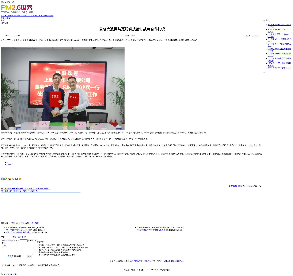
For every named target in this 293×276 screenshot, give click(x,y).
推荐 (235, 186)
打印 (239, 186)
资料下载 (37, 16)
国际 (23, 16)
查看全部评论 (17, 237)
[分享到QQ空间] (20, 179)
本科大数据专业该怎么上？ (17, 230)
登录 (12, 2)
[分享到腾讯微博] (13, 179)
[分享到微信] (5, 179)
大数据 (21, 223)
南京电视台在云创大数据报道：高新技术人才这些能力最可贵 (25, 189)
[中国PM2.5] (17, 14)
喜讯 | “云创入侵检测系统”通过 (18, 232)
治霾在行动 (12, 16)
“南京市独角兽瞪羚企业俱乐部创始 (151, 230)
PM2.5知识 (29, 16)
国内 (19, 16)
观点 (42, 16)
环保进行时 (48, 16)
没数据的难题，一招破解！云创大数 (20, 228)
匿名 (32, 241)
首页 (3, 16)
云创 (27, 223)
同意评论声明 (15, 256)
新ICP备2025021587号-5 (173, 261)
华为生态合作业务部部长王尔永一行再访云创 (19, 191)
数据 (13, 223)
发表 (29, 256)
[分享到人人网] (16, 179)
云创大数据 (34, 223)
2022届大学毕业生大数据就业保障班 (151, 228)
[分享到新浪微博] (9, 179)
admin (250, 186)
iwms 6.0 (14, 274)
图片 (6, 16)
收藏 (231, 186)
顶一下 (10, 165)
